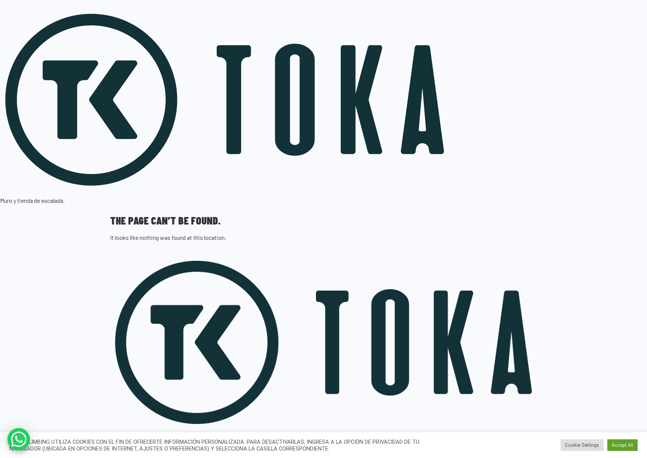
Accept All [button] (622, 445)
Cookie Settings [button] (582, 445)
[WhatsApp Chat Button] (18, 439)
